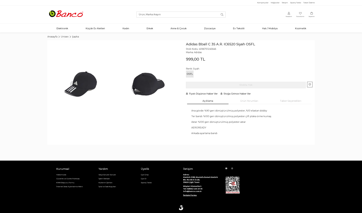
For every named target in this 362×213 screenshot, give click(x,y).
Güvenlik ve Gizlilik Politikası (68, 179)
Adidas (198, 52)
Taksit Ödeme (309, 3)
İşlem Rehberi (104, 179)
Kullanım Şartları (105, 183)
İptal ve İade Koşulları (107, 186)
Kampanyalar (263, 3)
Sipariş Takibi (295, 3)
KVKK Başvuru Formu (65, 183)
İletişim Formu (190, 195)
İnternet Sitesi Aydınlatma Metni (69, 186)
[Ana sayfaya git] (66, 14)
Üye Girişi (145, 175)
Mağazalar (275, 3)
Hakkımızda (61, 175)
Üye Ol (143, 179)
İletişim (285, 3)
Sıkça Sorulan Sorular (107, 175)
